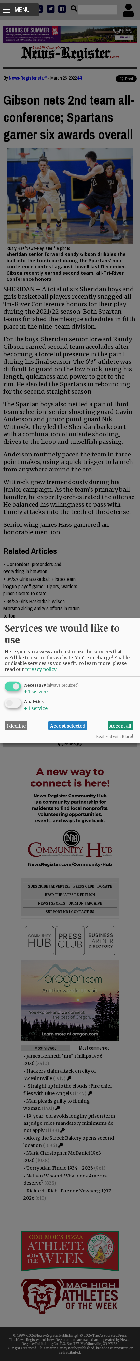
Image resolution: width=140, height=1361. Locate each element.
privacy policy (40, 669)
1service (36, 692)
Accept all (120, 725)
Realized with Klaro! (114, 736)
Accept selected (67, 725)
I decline (16, 725)
